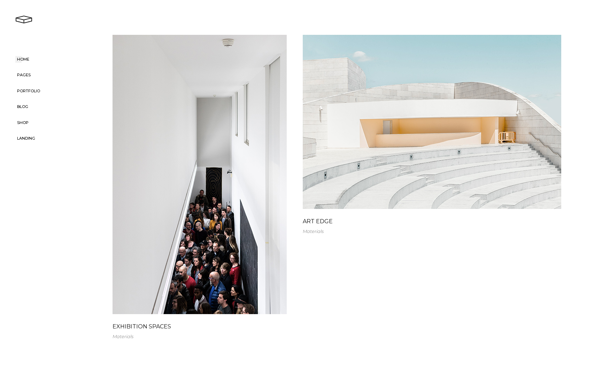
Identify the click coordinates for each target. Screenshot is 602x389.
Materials (123, 336)
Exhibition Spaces (142, 326)
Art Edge (318, 221)
